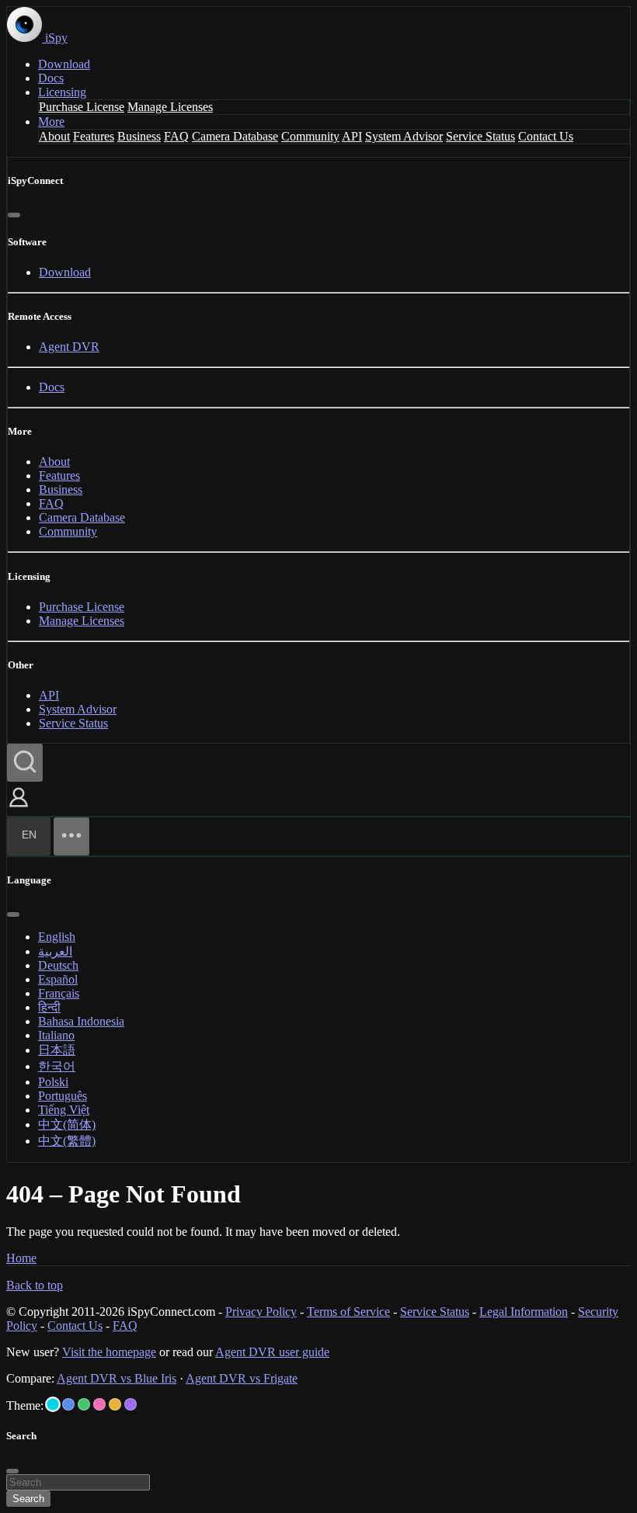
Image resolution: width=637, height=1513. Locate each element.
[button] (18, 808)
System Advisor (404, 136)
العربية (55, 951)
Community (310, 136)
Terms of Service (348, 1311)
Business (139, 136)
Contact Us (545, 136)
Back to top (34, 1285)
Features (93, 136)
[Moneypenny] (99, 1404)
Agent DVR (69, 346)
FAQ (176, 136)
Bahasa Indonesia (81, 1021)
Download (64, 64)
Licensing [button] (62, 92)
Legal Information (523, 1311)
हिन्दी (49, 1007)
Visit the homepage (109, 1352)
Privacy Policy (261, 1311)
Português (62, 1095)
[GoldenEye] (115, 1404)
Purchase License (81, 106)
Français (58, 993)
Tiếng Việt (63, 1109)
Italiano (56, 1035)
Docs (51, 78)
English (56, 936)
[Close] (14, 215)
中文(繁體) (67, 1140)
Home (21, 1258)
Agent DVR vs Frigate (242, 1378)
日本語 (56, 1050)
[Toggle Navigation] (71, 836)
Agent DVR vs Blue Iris (116, 1378)
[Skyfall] (84, 1404)
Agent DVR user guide (272, 1352)
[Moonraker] (68, 1404)
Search (28, 1498)
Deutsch (58, 965)
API (352, 136)
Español (58, 979)
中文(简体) (67, 1124)
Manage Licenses (170, 106)
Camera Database (235, 136)
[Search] (25, 763)
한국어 (56, 1066)
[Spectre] (53, 1404)
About (54, 136)
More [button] (51, 121)
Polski (53, 1081)
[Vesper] (130, 1404)
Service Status (480, 136)
